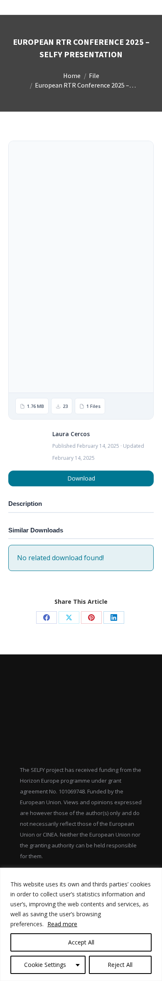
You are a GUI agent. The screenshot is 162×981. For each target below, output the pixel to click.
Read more (62, 924)
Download (81, 478)
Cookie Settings (45, 965)
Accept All (81, 942)
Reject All (120, 965)
